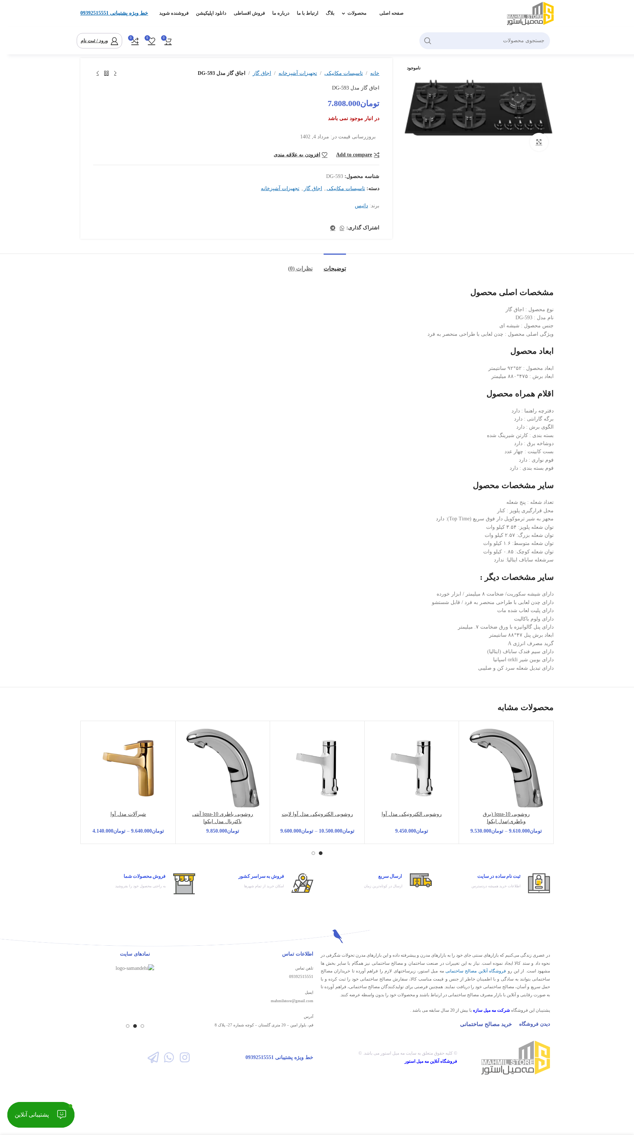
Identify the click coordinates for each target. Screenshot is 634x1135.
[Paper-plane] (153, 1057)
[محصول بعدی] (97, 73)
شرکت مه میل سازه (491, 1010)
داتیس (361, 205)
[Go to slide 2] (313, 853)
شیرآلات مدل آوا (128, 814)
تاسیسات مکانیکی (343, 73)
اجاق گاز (262, 73)
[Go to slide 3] (128, 1026)
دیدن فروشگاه (534, 1024)
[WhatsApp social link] (342, 228)
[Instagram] (185, 1057)
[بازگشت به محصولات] (106, 73)
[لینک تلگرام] (333, 228)
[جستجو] (427, 40)
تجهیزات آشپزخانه (297, 73)
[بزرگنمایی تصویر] (539, 142)
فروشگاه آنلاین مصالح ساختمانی (475, 971)
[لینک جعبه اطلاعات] (494, 883)
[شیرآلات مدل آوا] (128, 768)
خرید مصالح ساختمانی (486, 1024)
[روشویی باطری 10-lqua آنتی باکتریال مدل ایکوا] (223, 768)
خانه (374, 73)
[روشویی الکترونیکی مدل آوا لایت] (317, 768)
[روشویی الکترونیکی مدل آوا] (411, 768)
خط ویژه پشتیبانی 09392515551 (114, 13)
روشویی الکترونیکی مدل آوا (412, 814)
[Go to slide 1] (321, 853)
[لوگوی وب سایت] (530, 13)
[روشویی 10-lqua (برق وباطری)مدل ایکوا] (506, 768)
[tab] (335, 265)
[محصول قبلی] (115, 73)
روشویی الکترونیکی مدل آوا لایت (317, 814)
